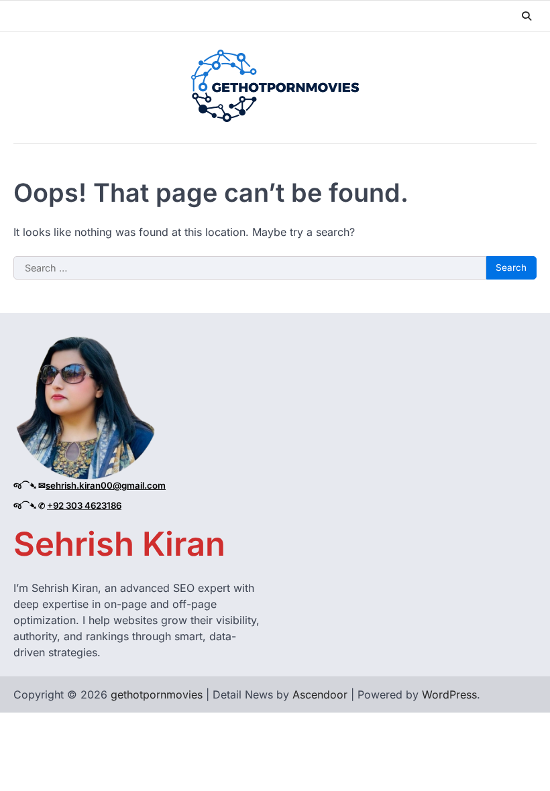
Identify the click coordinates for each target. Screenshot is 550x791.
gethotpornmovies (157, 694)
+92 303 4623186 (84, 505)
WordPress (449, 694)
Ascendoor (319, 694)
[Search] (526, 16)
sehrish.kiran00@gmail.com (106, 485)
